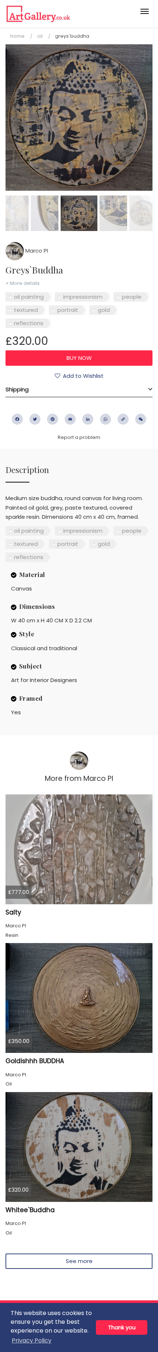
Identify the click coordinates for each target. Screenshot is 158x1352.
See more (79, 1261)
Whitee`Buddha (30, 1210)
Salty (13, 912)
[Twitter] (35, 419)
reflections (28, 323)
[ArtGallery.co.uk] (63, 13)
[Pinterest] (52, 419)
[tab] (79, 389)
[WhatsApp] (105, 419)
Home (17, 36)
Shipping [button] (17, 389)
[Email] (70, 419)
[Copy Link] (123, 419)
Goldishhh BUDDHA (35, 1061)
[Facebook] (17, 419)
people (131, 297)
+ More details (23, 283)
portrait (67, 310)
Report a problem (79, 437)
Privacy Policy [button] (31, 1340)
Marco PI (36, 250)
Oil (40, 36)
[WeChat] (140, 419)
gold (104, 310)
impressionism (83, 297)
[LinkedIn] (88, 419)
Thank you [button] (122, 1327)
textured (26, 310)
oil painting (29, 297)
